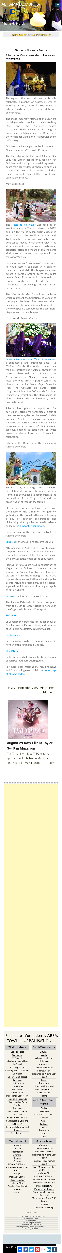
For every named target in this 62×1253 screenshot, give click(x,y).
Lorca (44, 1080)
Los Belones (17, 1086)
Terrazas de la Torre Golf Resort (17, 1128)
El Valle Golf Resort (17, 1164)
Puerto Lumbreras (43, 1089)
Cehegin (44, 1117)
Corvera (17, 1161)
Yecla (43, 1136)
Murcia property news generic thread (31, 1227)
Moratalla (44, 1130)
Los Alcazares (17, 1083)
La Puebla (17, 1073)
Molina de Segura (17, 1176)
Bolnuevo (44, 1061)
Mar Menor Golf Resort (17, 1095)
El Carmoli (17, 1058)
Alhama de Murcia (43, 1058)
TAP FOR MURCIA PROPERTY (31, 35)
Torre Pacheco (17, 1133)
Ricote (17, 1189)
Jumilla (44, 1127)
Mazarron (44, 1083)
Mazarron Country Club (44, 1182)
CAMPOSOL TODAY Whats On (31, 1217)
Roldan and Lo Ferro (17, 1111)
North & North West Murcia (44, 1102)
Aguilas (43, 1051)
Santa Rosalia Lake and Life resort (17, 1122)
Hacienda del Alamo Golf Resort (44, 1075)
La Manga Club (17, 1067)
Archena (17, 1155)
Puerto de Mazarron (43, 1086)
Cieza (44, 1120)
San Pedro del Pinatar (17, 1117)
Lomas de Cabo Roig (43, 1207)
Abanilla (17, 1145)
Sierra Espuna (43, 1092)
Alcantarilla (17, 1151)
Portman (17, 1108)
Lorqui (17, 1173)
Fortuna (44, 1124)
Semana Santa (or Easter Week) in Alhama (30, 359)
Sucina (17, 1192)
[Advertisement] (31, 905)
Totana (44, 1095)
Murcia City (17, 1183)
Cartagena (17, 1055)
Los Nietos (17, 1089)
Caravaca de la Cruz (43, 1114)
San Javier (17, 1114)
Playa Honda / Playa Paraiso (17, 1103)
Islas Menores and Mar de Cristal (17, 1062)
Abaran (17, 1148)
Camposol (44, 1064)
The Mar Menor (17, 1047)
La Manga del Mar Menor (17, 1070)
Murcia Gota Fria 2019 (31, 1225)
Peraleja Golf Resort (17, 1186)
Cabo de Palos (17, 1051)
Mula (44, 1133)
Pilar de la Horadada (17, 1099)
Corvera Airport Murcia (31, 1223)
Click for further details (31, 525)
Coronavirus (31, 1221)
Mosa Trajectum (17, 1180)
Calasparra (44, 1111)
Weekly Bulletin (31, 1229)
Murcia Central (17, 1140)
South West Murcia (44, 1047)
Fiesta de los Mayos (23, 224)
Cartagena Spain (31, 1219)
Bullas (44, 1108)
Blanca (17, 1158)
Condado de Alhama (44, 1067)
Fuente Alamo (43, 1070)
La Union (17, 1080)
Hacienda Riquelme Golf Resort (17, 1169)
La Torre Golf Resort (17, 1076)
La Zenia (44, 1204)
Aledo (44, 1055)
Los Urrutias (17, 1092)
